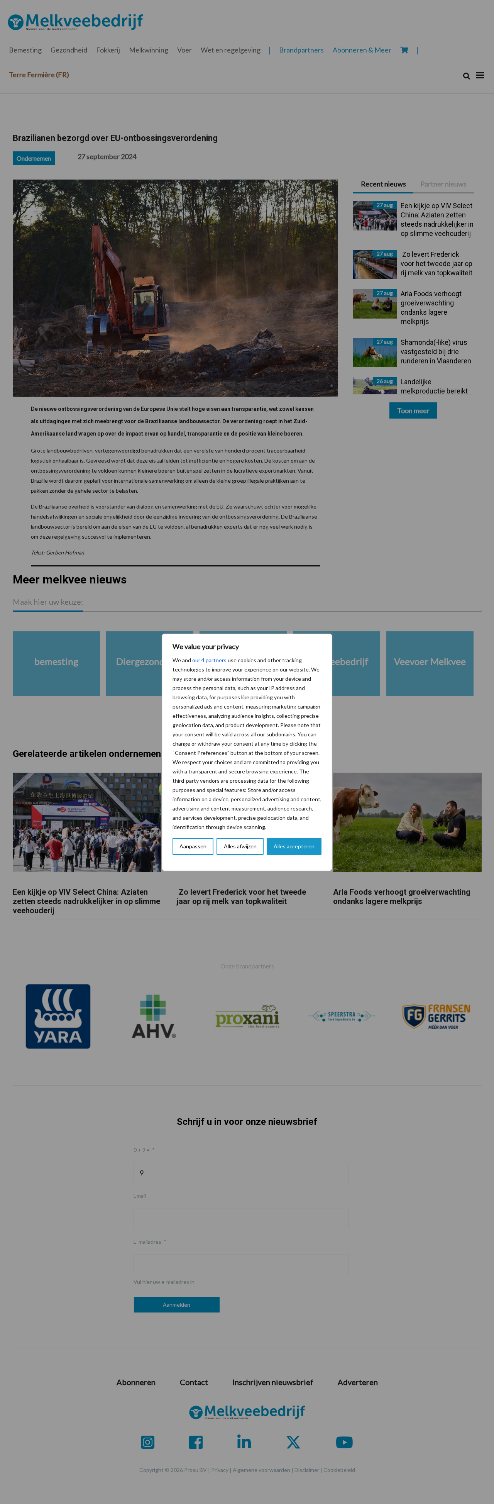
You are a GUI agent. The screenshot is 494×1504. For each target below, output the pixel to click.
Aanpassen (192, 846)
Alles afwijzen (240, 846)
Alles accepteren (294, 846)
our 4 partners (209, 660)
